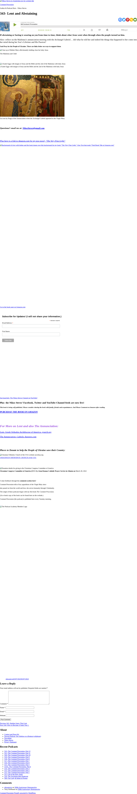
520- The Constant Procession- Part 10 (17, 755)
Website (2, 715)
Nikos (25, 128)
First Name (6, 331)
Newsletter (8, 738)
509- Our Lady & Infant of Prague (16, 778)
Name (2, 707)
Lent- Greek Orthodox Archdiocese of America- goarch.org (25, 432)
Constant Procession (7, 4)
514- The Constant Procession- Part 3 (17, 769)
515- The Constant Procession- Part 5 (17, 765)
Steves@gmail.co (35, 128)
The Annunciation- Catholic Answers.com (18, 436)
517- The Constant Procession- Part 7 (17, 761)
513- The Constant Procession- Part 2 (17, 770)
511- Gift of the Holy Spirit (13, 774)
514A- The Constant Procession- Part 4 (17, 767)
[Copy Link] (131, 20)
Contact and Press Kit (11, 734)
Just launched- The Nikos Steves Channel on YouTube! (18, 398)
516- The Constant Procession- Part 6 (17, 763)
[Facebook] (120, 20)
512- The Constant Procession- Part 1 (17, 772)
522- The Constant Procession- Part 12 (17, 751)
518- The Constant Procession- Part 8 (17, 759)
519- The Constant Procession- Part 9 (17, 757)
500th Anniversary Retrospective (26, 787)
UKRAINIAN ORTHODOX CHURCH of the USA (18, 458)
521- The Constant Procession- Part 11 (17, 753)
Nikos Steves (8, 740)
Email (2, 711)
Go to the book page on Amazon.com (12, 307)
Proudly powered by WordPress (25, 793)
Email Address (7, 323)
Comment (4, 704)
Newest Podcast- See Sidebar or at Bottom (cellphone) (22, 736)
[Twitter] (124, 20)
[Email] (135, 20)
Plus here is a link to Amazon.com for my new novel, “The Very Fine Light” (32, 141)
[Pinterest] (128, 20)
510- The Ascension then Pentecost (16, 776)
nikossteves (9, 679)
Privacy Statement (10, 742)
